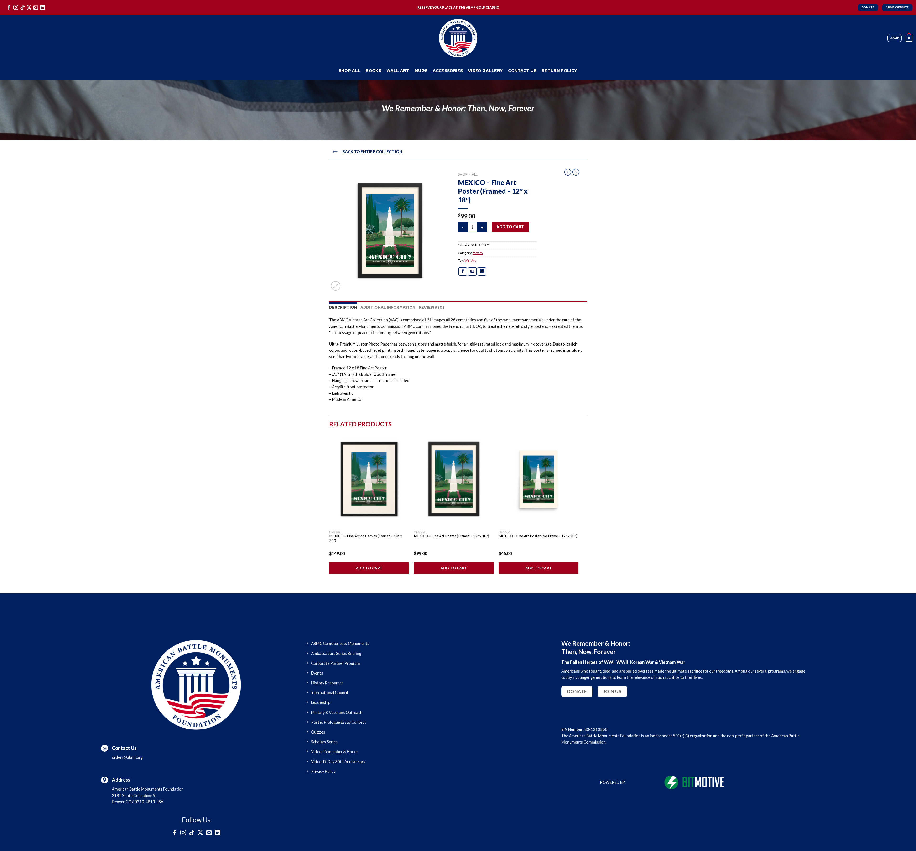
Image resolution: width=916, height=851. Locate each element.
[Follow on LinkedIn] (42, 7)
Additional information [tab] (388, 307)
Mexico (478, 253)
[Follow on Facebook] (9, 7)
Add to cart (510, 226)
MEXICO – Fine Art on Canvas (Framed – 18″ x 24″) (365, 538)
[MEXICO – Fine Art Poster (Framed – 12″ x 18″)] (454, 479)
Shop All (350, 70)
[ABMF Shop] (458, 38)
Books (373, 70)
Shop (462, 174)
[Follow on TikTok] (22, 7)
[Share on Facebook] (462, 271)
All (475, 174)
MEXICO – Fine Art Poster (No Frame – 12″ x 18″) (538, 536)
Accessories (448, 70)
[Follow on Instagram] (15, 7)
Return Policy (559, 70)
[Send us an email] (35, 7)
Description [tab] (343, 307)
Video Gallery (485, 70)
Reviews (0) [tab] (432, 307)
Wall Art (397, 70)
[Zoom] (335, 286)
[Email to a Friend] (472, 271)
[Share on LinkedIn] (482, 271)
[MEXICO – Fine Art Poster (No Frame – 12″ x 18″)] (538, 479)
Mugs (421, 70)
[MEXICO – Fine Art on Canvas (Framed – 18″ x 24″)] (369, 479)
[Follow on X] (29, 7)
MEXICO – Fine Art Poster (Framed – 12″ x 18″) (451, 536)
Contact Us (522, 70)
